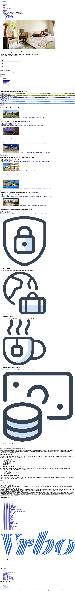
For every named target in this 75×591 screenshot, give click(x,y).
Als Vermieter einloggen (9, 16)
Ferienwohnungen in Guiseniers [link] (8, 513)
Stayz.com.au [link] (5, 588)
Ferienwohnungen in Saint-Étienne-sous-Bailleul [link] (11, 501)
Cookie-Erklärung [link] (6, 575)
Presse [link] (4, 571)
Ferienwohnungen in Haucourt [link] (8, 527)
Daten (1, 56)
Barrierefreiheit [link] (5, 573)
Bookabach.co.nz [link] (6, 587)
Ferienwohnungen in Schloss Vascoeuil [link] (9, 506)
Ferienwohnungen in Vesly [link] (7, 520)
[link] (14, 18)
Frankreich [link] (4, 83)
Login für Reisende (8, 15)
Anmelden (4, 11)
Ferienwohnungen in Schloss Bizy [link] (9, 516)
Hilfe (3, 9)
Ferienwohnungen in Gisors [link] (7, 518)
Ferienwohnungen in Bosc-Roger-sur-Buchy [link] (10, 523)
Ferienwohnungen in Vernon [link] (8, 515)
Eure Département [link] (6, 81)
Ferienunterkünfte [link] (6, 84)
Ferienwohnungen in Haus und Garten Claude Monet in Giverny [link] (14, 511)
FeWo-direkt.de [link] (5, 586)
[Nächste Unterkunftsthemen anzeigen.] (1, 105)
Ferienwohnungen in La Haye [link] (8, 529)
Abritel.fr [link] (4, 585)
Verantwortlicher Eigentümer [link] (8, 578)
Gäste (1, 57)
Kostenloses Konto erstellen (9, 17)
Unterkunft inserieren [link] (6, 562)
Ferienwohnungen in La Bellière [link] (8, 528)
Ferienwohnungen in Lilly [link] (7, 502)
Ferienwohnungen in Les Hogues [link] (8, 504)
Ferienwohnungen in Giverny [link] (8, 510)
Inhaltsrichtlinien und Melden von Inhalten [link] (10, 579)
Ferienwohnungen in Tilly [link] (7, 514)
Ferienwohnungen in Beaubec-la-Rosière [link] (10, 526)
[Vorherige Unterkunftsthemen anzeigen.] (0, 105)
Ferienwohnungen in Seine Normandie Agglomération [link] (12, 509)
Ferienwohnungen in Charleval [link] (8, 503)
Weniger (2, 480)
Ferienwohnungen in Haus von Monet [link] (9, 512)
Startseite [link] (4, 78)
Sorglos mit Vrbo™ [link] (6, 563)
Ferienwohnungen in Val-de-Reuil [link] (8, 508)
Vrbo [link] (3, 584)
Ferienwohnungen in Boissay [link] (8, 522)
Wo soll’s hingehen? (3, 55)
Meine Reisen (5, 10)
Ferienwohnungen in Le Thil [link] (8, 519)
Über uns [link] (4, 570)
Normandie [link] (5, 82)
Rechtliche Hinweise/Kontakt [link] (8, 577)
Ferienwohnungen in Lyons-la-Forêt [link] (9, 507)
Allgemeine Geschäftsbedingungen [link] (9, 572)
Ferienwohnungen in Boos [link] (7, 525)
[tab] (6, 499)
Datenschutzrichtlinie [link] (6, 574)
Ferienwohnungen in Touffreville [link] (8, 505)
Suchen (2, 76)
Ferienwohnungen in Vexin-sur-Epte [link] (9, 517)
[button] (37, 497)
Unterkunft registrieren (6, 8)
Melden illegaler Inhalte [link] (7, 576)
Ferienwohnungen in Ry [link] (7, 524)
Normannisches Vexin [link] (6, 80)
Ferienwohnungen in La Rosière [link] (8, 521)
